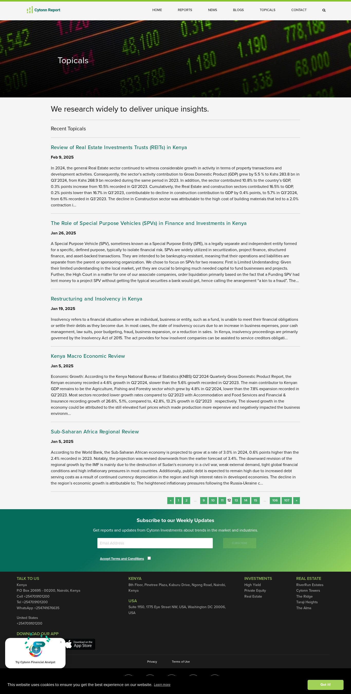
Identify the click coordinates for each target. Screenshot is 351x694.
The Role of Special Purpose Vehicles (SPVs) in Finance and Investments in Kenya (149, 223)
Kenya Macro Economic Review (88, 356)
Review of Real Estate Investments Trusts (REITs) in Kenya (119, 147)
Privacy (152, 661)
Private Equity (255, 590)
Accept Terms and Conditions (122, 559)
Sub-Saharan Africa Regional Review (95, 432)
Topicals (267, 10)
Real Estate (253, 596)
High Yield (252, 585)
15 (255, 500)
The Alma (303, 608)
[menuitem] (161, 10)
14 (245, 500)
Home (157, 10)
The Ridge (304, 596)
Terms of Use (181, 661)
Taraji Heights (307, 602)
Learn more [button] (162, 685)
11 (222, 500)
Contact (299, 10)
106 (275, 500)
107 (286, 500)
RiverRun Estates (310, 585)
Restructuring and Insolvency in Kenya (97, 299)
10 (213, 500)
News (212, 10)
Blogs (238, 10)
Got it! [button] (325, 684)
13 (236, 500)
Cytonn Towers (308, 590)
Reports (185, 10)
